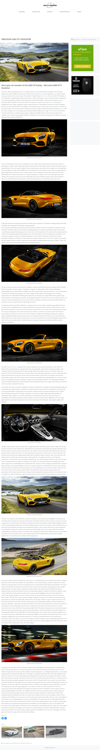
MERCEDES (8, 743)
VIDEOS (79, 11)
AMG (4, 743)
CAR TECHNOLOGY (65, 11)
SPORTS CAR (28, 743)
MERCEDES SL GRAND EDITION (54, 738)
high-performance (12, 367)
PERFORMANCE (15, 743)
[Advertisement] (50, 24)
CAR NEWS (22, 11)
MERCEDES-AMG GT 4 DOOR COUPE (10, 738)
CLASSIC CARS (36, 11)
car (24, 91)
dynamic (51, 102)
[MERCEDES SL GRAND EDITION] (56, 732)
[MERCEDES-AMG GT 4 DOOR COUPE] (11, 732)
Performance (43, 96)
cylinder (51, 111)
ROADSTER (22, 743)
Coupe (41, 94)
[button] (34, 62)
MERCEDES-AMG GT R (29, 738)
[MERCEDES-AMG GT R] (34, 732)
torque (61, 108)
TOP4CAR (49, 11)
